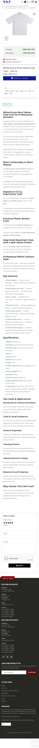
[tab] (5, 85)
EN (27, 2)
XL (7, 93)
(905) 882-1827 (6, 596)
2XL (7, 91)
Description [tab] (7, 104)
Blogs (3, 685)
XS (11, 93)
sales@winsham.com (8, 604)
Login (3, 698)
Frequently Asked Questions (10, 690)
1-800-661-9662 (6, 635)
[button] (22, 2)
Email (5, 533)
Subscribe (32, 672)
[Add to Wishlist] (34, 14)
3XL (12, 91)
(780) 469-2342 (6, 632)
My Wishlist (5, 693)
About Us (4, 688)
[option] (19, 24)
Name (6, 525)
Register (4, 701)
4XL (17, 91)
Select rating (8, 520)
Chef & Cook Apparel (10, 8)
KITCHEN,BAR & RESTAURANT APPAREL (17, 6)
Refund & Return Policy (8, 696)
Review (6, 542)
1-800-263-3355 (6, 600)
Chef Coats (22, 8)
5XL (22, 91)
